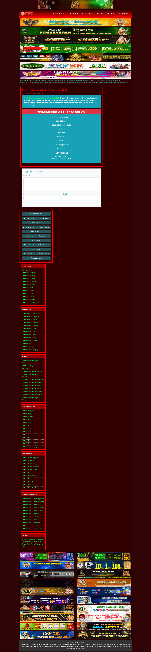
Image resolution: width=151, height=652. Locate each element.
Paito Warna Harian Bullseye (33, 511)
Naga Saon (53, 644)
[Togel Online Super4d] (75, 40)
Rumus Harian (44, 218)
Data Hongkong (29, 414)
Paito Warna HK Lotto (93, 646)
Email (65, 194)
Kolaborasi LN (44, 254)
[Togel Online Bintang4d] (47, 600)
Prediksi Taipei (29, 297)
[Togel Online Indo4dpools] (47, 635)
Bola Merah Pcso (29, 473)
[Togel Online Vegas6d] (47, 583)
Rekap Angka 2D (37, 231)
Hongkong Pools (55, 646)
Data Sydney (28, 417)
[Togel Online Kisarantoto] (75, 57)
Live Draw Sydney (87, 13)
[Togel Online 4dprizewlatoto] (47, 618)
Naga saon (40, 539)
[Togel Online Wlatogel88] (47, 609)
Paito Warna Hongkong (31, 316)
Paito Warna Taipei (30, 338)
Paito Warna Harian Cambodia (34, 508)
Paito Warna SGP (74, 644)
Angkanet (38, 646)
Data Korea (28, 429)
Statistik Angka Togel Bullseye (34, 379)
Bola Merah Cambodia (31, 467)
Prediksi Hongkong (30, 275)
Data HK (82, 644)
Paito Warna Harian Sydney (33, 505)
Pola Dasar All (44, 236)
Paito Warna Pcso (30, 328)
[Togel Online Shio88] (104, 626)
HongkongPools (66, 646)
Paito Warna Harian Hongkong (34, 502)
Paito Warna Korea (30, 332)
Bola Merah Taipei (30, 482)
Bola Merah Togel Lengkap (32, 488)
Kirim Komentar (29, 203)
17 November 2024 (29, 93)
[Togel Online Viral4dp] (75, 75)
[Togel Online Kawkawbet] (47, 574)
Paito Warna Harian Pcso (32, 514)
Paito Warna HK (27, 270)
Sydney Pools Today (28, 544)
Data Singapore (29, 411)
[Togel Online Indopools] (104, 618)
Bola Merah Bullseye (30, 470)
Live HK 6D (22, 80)
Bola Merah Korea (30, 476)
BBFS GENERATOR (37, 214)
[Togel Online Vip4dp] (104, 574)
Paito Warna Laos (30, 335)
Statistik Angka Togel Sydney (33, 371)
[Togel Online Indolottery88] (104, 600)
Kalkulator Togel (37, 258)
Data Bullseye (28, 423)
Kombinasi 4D (29, 254)
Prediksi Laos (28, 294)
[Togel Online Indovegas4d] (104, 635)
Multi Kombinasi (44, 245)
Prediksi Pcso (28, 288)
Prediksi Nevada (29, 300)
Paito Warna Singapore (31, 313)
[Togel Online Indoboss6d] (104, 557)
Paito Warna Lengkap (31, 350)
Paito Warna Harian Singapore (34, 499)
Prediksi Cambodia (30, 282)
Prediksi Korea (29, 291)
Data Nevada (28, 438)
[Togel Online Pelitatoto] (75, 66)
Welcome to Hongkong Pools (32, 541)
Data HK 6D (28, 441)
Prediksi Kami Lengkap (31, 303)
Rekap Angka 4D (30, 236)
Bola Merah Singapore (31, 458)
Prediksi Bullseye (29, 284)
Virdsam (24, 539)
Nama (25, 194)
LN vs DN (37, 249)
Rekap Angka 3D (44, 227)
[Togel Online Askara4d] (47, 591)
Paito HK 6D (111, 13)
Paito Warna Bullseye (31, 326)
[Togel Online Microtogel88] (47, 557)
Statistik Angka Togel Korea (33, 385)
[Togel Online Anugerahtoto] (104, 591)
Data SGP (87, 644)
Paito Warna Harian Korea (32, 517)
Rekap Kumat (37, 223)
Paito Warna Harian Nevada (33, 526)
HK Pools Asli (80, 648)
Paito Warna (100, 13)
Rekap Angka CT (30, 227)
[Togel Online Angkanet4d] (104, 609)
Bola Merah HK (29, 461)
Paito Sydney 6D (123, 13)
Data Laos (27, 432)
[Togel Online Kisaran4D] (75, 48)
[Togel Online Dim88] (75, 31)
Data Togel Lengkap (30, 447)
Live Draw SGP (73, 13)
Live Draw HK (120, 644)
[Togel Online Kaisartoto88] (47, 626)
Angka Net (29, 644)
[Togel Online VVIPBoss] (75, 22)
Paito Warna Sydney (30, 319)
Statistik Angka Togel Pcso (33, 382)
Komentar (40, 93)
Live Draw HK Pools (58, 13)
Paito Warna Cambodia (31, 322)
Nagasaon (32, 539)
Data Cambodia (29, 420)
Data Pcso (27, 426)
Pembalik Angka (30, 245)
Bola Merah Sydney (30, 464)
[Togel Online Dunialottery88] (104, 583)
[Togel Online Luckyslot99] (104, 565)
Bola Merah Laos (29, 479)
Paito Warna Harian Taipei (32, 523)
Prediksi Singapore (30, 272)
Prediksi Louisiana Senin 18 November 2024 (44, 90)
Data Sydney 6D (29, 444)
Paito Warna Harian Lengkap (33, 529)
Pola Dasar (37, 240)
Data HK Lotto (104, 646)
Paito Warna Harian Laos (32, 520)
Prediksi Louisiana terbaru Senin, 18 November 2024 (41, 98)
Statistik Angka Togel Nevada (33, 394)
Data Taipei (28, 435)
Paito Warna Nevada (30, 341)
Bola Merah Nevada (30, 485)
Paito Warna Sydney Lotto (78, 646)
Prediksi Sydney (29, 279)
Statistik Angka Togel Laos (32, 388)
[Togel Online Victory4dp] (47, 565)
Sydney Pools (46, 646)
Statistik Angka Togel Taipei (33, 391)
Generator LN (30, 218)
